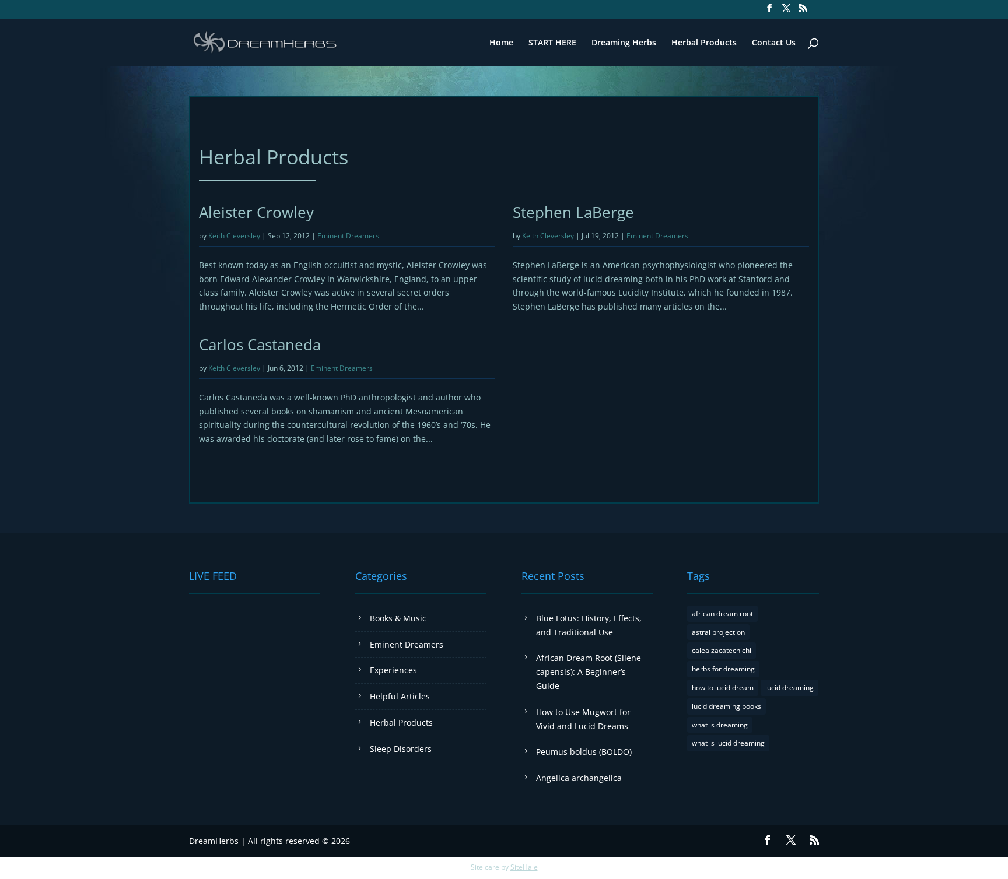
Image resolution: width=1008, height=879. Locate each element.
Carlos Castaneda (260, 344)
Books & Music (398, 618)
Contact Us (774, 43)
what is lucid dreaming (728, 743)
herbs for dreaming (723, 669)
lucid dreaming (789, 687)
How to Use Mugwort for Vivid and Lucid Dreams (583, 719)
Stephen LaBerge (573, 212)
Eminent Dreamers (348, 236)
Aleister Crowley (256, 212)
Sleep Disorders (401, 748)
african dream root (722, 613)
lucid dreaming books (726, 706)
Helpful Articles (400, 696)
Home (501, 43)
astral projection (718, 632)
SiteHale (524, 867)
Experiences (393, 670)
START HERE (552, 43)
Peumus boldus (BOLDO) (584, 751)
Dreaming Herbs (624, 43)
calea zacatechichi (721, 650)
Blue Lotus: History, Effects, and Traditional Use (589, 625)
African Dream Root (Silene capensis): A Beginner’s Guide (588, 671)
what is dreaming (720, 725)
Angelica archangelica (579, 777)
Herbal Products (704, 43)
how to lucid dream (723, 687)
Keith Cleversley (234, 236)
